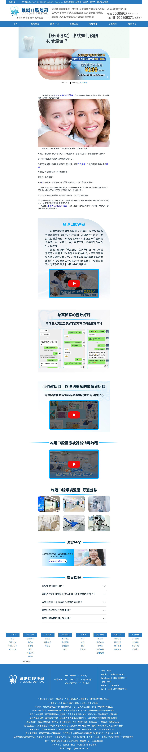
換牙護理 (117, 646)
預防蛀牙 (117, 642)
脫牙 (83, 646)
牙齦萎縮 (100, 649)
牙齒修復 (48, 635)
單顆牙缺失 (12, 646)
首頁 (15, 24)
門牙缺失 (12, 642)
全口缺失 (12, 649)
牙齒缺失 (135, 649)
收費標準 (93, 24)
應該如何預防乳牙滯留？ (64, 95)
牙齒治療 (83, 635)
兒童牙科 (118, 635)
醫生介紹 (54, 24)
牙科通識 (83, 83)
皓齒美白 (30, 639)
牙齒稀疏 (65, 642)
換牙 (43, 182)
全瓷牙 (47, 639)
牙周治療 (100, 635)
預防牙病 (135, 646)
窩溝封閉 (117, 649)
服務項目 (132, 24)
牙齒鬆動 (100, 653)
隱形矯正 (65, 639)
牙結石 (30, 642)
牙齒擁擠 (65, 646)
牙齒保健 (135, 635)
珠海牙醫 (12, 2)
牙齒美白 (30, 635)
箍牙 (65, 649)
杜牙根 (82, 649)
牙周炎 (100, 639)
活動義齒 (47, 642)
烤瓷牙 (47, 646)
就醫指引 (113, 24)
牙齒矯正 (65, 635)
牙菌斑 (30, 646)
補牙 (83, 639)
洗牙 (30, 649)
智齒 (83, 642)
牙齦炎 (100, 646)
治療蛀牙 (117, 639)
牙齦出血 (100, 642)
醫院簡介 (35, 24)
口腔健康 (81, 164)
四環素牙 (30, 653)
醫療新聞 (74, 24)
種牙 (13, 639)
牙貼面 (30, 656)
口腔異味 (135, 642)
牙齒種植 (13, 635)
